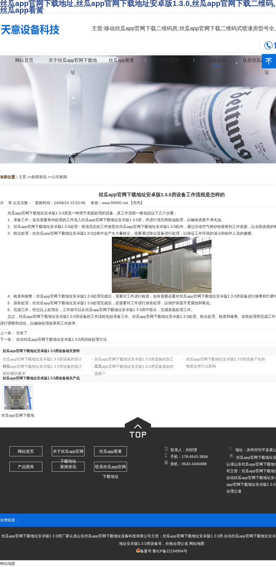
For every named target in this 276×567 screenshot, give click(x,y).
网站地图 (196, 543)
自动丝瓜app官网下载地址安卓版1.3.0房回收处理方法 (61, 339)
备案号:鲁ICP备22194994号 (163, 551)
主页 (22, 177)
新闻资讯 (39, 177)
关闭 (136, 203)
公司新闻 (59, 177)
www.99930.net (115, 203)
